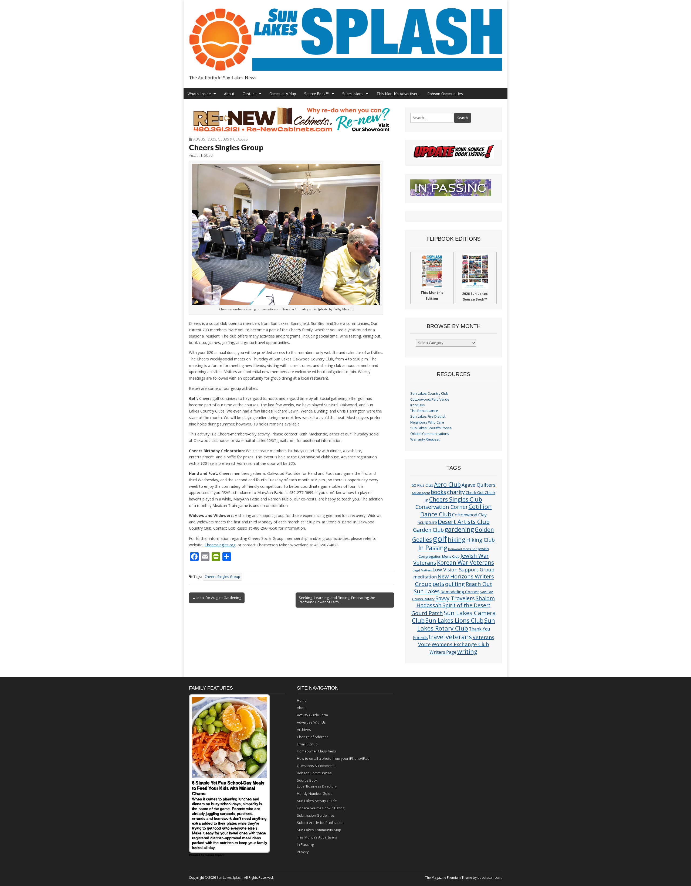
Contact (249, 93)
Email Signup (307, 744)
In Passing (432, 548)
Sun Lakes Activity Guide (317, 800)
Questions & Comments (316, 765)
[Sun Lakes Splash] (345, 36)
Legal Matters (422, 570)
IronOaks (417, 405)
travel (437, 637)
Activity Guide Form (312, 715)
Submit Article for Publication (320, 822)
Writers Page (442, 652)
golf (440, 538)
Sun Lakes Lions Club (454, 620)
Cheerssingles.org (220, 544)
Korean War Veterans (465, 562)
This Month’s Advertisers (398, 93)
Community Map (282, 93)
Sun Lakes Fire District (427, 416)
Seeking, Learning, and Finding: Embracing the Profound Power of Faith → (337, 599)
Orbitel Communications (429, 433)
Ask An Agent (421, 493)
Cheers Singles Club (455, 499)
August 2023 (204, 139)
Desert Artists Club (464, 522)
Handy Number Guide (315, 793)
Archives (304, 729)
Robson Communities (445, 93)
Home (302, 700)
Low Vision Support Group (463, 569)
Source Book (307, 780)
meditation (425, 577)
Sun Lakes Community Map (319, 829)
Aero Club (447, 484)
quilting (455, 584)
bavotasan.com (489, 877)
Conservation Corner (441, 506)
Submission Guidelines (316, 815)
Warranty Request (424, 439)
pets (438, 584)
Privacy (303, 851)
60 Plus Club (422, 485)
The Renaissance (424, 410)
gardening (459, 529)
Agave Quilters (479, 485)
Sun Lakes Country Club (429, 393)
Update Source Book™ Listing (320, 808)
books (438, 492)
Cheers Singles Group (222, 576)
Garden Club (428, 529)
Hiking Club (480, 539)
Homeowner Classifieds (316, 751)
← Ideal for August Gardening (216, 597)
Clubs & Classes (233, 139)
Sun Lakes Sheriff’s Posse (431, 428)
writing (467, 651)
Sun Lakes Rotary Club (456, 624)
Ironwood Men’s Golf (462, 549)
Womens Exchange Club (460, 644)
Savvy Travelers (455, 598)
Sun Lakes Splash (229, 877)
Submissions (352, 93)
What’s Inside (199, 93)
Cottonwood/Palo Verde (429, 399)
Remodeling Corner (460, 591)
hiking (456, 539)
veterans (459, 636)
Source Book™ (316, 93)
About (229, 93)
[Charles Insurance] (291, 119)
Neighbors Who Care (427, 422)
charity (456, 492)
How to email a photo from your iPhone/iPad (333, 758)
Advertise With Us (311, 722)
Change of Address (312, 736)
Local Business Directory (317, 786)
